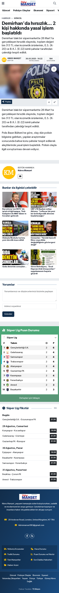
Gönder (8, 314)
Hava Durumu (40, 549)
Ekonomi (38, 10)
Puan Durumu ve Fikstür (44, 554)
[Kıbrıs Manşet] (9, 172)
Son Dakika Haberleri (43, 560)
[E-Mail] (20, 176)
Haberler (6, 18)
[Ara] (54, 3)
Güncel (6, 10)
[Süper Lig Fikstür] (55, 408)
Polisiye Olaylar (21, 10)
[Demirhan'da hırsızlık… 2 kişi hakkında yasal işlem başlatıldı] (29, 81)
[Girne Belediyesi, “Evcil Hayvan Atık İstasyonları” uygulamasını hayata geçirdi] (44, 257)
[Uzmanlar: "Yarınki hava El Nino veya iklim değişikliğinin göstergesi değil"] (44, 228)
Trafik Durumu (13, 554)
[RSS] (32, 536)
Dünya (32, 578)
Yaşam (25, 578)
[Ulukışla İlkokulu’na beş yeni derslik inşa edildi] (15, 228)
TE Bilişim (36, 589)
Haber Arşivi (13, 565)
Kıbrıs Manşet (25, 170)
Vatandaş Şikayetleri (11, 578)
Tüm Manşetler (14, 560)
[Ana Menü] (3, 3)
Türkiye (39, 578)
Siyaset (50, 10)
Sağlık (29, 581)
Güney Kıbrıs (50, 578)
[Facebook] (27, 536)
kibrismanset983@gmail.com (31, 525)
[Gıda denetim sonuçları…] (15, 257)
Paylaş (8, 102)
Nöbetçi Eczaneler (16, 549)
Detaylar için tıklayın (29, 398)
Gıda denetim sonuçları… (14, 267)
